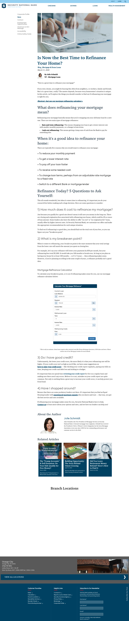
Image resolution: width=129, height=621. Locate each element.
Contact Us (57, 592)
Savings (73, 6)
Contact (20, 20)
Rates (29, 592)
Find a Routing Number (35, 603)
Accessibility (21, 31)
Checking (51, 6)
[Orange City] (102, 566)
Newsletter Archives (34, 599)
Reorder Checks (32, 601)
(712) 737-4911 (7, 566)
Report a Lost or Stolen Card (62, 595)
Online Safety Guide (24, 34)
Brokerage (57, 601)
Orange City (7, 562)
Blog (39, 67)
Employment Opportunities (22, 23)
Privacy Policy (58, 599)
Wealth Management (116, 6)
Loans (95, 6)
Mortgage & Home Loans (51, 67)
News (19, 17)
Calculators (31, 595)
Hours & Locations (33, 597)
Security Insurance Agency (62, 597)
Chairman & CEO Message (23, 27)
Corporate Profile (23, 14)
